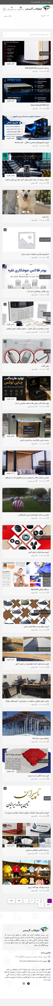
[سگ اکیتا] (26, 202)
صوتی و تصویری (30, 332)
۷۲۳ (48, 905)
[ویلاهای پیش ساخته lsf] (26, 724)
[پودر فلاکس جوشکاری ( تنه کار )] (26, 277)
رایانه (33, 71)
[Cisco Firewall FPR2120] (26, 91)
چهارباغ (42, 463)
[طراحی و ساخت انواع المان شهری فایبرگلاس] (26, 500)
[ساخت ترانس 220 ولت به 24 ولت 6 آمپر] (26, 426)
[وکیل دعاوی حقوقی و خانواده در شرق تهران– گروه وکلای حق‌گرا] (26, 686)
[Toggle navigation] (4, 9)
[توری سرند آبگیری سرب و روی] (26, 761)
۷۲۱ (19, 900)
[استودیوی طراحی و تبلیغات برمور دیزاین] (26, 240)
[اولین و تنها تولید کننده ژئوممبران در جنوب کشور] (26, 649)
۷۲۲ (11, 900)
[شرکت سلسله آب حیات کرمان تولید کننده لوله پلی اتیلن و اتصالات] (26, 165)
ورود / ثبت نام (46, 2)
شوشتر (39, 649)
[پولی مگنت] (26, 351)
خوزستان (45, 649)
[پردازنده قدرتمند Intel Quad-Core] (26, 53)
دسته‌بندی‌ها (20, 9)
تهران (46, 53)
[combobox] (26, 34)
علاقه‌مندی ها (35, 2)
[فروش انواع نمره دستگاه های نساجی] (26, 612)
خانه (48, 16)
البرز (46, 463)
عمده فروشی (31, 406)
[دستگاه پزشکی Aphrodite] (26, 575)
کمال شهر (41, 761)
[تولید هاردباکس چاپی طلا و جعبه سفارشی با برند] (26, 388)
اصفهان (46, 500)
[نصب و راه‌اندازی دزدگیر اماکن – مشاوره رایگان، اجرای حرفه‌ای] (26, 314)
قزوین (46, 128)
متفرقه (33, 220)
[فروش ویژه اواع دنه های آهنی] (26, 538)
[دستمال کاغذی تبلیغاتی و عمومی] (26, 835)
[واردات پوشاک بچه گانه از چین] (26, 873)
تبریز (36, 538)
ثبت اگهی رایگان (11, 9)
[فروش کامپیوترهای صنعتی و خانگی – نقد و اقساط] (26, 128)
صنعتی (33, 183)
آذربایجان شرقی (43, 538)
